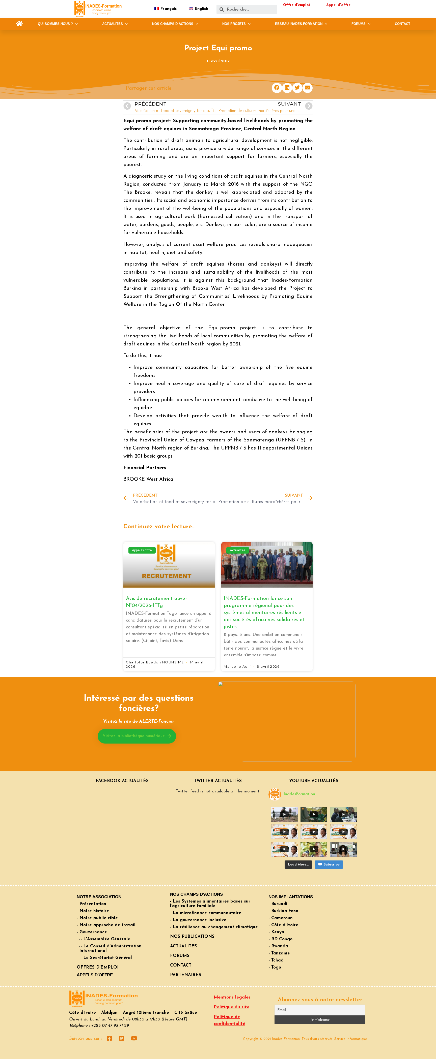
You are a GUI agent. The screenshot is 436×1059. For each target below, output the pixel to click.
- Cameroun (280, 918)
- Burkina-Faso (283, 911)
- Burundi (277, 904)
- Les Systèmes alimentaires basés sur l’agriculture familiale (210, 903)
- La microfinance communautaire (205, 913)
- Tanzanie (279, 953)
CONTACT (402, 24)
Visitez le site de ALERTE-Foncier (138, 721)
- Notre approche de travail (106, 925)
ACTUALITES (112, 24)
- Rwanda (278, 946)
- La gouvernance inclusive (198, 920)
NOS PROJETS (234, 24)
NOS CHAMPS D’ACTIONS (172, 24)
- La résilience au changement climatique (214, 927)
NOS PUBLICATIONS (192, 937)
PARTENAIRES (185, 975)
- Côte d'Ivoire (283, 925)
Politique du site (231, 1007)
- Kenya (276, 932)
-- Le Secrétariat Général (105, 958)
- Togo (274, 967)
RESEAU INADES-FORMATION (298, 24)
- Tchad (276, 960)
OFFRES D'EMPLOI (98, 967)
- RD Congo (280, 939)
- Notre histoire (93, 911)
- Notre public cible (97, 918)
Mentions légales (232, 997)
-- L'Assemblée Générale (104, 939)
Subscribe (332, 864)
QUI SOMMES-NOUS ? (55, 24)
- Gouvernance (92, 932)
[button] (19, 24)
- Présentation (91, 904)
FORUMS (358, 24)
